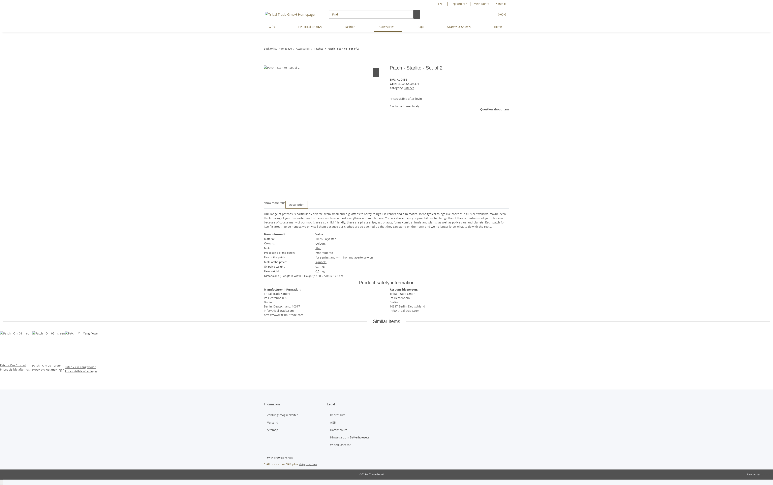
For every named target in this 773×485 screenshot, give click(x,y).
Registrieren (459, 4)
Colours (320, 243)
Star (318, 248)
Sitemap (272, 430)
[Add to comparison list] (376, 72)
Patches (409, 88)
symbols (321, 262)
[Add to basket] (267, 63)
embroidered (324, 253)
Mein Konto (481, 4)
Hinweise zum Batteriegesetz (349, 437)
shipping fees (308, 464)
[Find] (416, 14)
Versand (272, 422)
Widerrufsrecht (340, 445)
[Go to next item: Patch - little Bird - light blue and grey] (369, 49)
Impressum (337, 415)
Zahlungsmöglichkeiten (283, 415)
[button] (491, 14)
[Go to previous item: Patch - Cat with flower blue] (362, 49)
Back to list (270, 48)
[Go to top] (1, 482)
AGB (333, 422)
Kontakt (501, 4)
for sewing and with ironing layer (337, 257)
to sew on (366, 257)
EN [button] (440, 4)
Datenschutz (338, 430)
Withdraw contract (280, 458)
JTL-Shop (765, 474)
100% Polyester (325, 239)
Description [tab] (296, 205)
